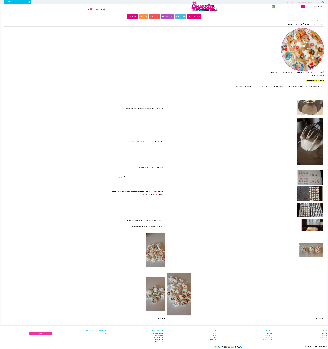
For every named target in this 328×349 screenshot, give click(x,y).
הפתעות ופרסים (158, 337)
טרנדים (215, 333)
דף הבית (322, 21)
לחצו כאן (155, 194)
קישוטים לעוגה (159, 335)
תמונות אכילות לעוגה (157, 333)
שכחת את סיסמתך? (266, 339)
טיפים (215, 337)
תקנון (325, 339)
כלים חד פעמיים (158, 341)
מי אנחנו (324, 333)
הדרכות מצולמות (311, 21)
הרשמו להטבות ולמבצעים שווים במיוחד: (96, 330)
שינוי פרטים (269, 337)
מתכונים (215, 335)
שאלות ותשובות (322, 337)
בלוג (318, 21)
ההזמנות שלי (268, 335)
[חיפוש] (303, 6)
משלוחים (324, 335)
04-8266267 (309, 2)
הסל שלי (87, 9)
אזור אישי (269, 333)
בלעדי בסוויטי (159, 339)
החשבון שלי (99, 9)
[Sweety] (204, 6)
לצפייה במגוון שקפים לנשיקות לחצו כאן (108, 177)
